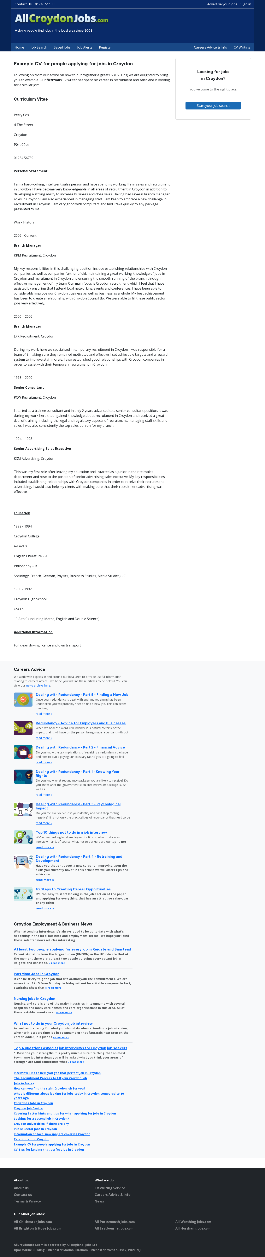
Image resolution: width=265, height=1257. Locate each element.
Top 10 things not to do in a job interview (71, 832)
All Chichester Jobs (33, 1221)
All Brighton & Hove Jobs (37, 1228)
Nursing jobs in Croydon (34, 998)
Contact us (23, 1194)
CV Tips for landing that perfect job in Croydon (49, 1149)
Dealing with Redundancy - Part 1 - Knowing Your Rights (77, 773)
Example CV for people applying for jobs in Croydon (52, 1144)
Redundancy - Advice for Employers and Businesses (81, 723)
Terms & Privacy (27, 1201)
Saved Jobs (62, 47)
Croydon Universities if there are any (41, 1124)
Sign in (246, 4)
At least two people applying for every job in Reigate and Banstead (72, 949)
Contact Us (23, 4)
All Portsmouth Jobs (115, 1221)
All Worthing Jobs (193, 1221)
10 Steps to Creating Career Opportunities (73, 889)
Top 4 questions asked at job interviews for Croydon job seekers (70, 1048)
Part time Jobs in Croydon (36, 974)
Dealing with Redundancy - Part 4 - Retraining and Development (79, 858)
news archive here (38, 685)
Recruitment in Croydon (31, 1139)
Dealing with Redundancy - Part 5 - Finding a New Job (82, 694)
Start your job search (213, 105)
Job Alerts (84, 47)
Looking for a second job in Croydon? (41, 1118)
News (99, 1201)
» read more (57, 963)
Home (19, 47)
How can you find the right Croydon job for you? (49, 1088)
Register (105, 47)
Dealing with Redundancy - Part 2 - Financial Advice (80, 747)
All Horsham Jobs (193, 1228)
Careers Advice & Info (210, 47)
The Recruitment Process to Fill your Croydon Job (50, 1078)
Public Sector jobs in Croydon (35, 1129)
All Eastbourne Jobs (114, 1228)
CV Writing (242, 47)
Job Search (39, 47)
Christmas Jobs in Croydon (33, 1103)
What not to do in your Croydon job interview (53, 1023)
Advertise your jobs (222, 4)
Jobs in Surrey (24, 1083)
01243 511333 (45, 4)
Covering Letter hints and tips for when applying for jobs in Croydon (65, 1113)
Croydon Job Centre (28, 1108)
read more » (44, 714)
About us (21, 1188)
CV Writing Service (110, 1188)
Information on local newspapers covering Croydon (52, 1134)
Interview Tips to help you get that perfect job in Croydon (57, 1073)
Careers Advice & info (112, 1194)
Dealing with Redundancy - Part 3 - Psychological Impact (78, 806)
